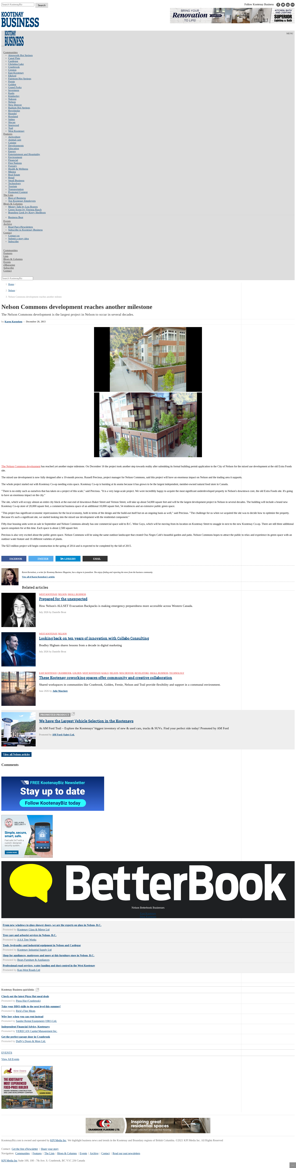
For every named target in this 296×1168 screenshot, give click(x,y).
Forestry (12, 166)
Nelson (12, 102)
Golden (12, 84)
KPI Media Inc (58, 1140)
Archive (7, 224)
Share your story (50, 1148)
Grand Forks (15, 87)
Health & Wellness (18, 168)
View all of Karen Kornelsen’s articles (38, 577)
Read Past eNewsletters (20, 227)
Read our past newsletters (126, 1153)
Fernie (11, 81)
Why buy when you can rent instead (22, 1016)
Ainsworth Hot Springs (20, 55)
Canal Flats (14, 58)
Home (11, 284)
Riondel (12, 113)
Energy (12, 151)
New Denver (15, 104)
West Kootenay (16, 131)
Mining (12, 171)
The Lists (8, 195)
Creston (12, 69)
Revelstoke (14, 110)
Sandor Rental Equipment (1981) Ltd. (36, 1021)
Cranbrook (14, 67)
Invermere (13, 90)
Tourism (12, 186)
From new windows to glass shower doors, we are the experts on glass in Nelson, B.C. (52, 925)
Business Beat (15, 217)
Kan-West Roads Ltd (28, 970)
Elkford (12, 75)
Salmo (11, 119)
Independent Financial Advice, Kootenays (25, 1026)
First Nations (15, 163)
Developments (16, 145)
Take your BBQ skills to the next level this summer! (31, 1006)
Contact (7, 232)
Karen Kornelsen (13, 321)
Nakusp (12, 99)
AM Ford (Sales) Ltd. (63, 734)
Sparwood (13, 125)
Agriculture (14, 136)
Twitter (43, 558)
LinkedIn (70, 558)
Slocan (11, 122)
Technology (14, 183)
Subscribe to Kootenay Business (25, 229)
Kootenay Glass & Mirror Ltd (33, 929)
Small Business (16, 180)
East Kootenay (16, 72)
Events (83, 1153)
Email (97, 558)
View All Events (10, 1059)
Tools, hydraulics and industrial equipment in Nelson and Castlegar (42, 945)
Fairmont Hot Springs (19, 78)
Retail (11, 177)
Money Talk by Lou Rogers (23, 206)
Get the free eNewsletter (25, 1148)
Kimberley (14, 96)
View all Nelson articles (16, 754)
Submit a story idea (18, 238)
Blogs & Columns (13, 203)
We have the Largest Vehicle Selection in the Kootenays (86, 721)
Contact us (14, 235)
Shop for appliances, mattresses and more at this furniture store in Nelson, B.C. (48, 955)
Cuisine (12, 142)
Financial (13, 160)
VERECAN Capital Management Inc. (36, 1031)
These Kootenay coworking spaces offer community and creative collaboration (105, 678)
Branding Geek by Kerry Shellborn (27, 212)
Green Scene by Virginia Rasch (25, 209)
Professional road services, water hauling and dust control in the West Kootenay (49, 965)
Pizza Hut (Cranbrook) (28, 1000)
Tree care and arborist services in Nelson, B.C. (30, 935)
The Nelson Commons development (20, 466)
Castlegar (13, 61)
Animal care (14, 139)
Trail (10, 128)
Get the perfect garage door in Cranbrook (25, 1036)
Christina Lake (16, 64)
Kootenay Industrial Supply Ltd (34, 949)
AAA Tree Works (26, 939)
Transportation (16, 189)
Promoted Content (18, 192)
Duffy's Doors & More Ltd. (31, 1041)
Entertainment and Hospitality (24, 154)
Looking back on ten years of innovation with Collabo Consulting (94, 638)
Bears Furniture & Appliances (33, 959)
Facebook (16, 558)
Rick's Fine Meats (25, 1010)
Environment (15, 157)
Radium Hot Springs (19, 107)
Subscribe (13, 241)
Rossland (13, 116)
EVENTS (6, 1052)
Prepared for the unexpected (63, 599)
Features (7, 134)
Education (13, 148)
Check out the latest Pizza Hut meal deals (25, 996)
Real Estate (14, 174)
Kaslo (11, 93)
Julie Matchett (60, 691)
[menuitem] (151, 55)
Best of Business (17, 198)
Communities (10, 52)
